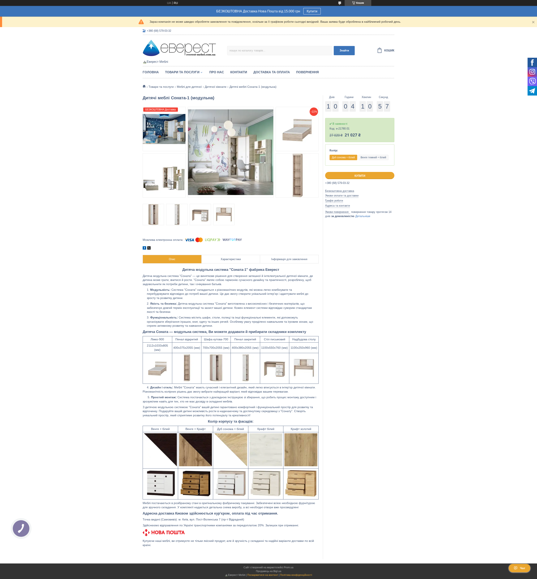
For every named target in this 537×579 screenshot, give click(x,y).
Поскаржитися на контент (262, 575)
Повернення (307, 72)
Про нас (216, 72)
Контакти (238, 72)
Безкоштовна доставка (339, 191)
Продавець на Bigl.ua (268, 571)
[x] (149, 248)
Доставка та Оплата (271, 72)
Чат (522, 568)
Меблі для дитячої (189, 86)
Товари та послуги (182, 72)
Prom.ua (288, 567)
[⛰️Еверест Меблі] (179, 47)
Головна (151, 72)
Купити (312, 11)
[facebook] (144, 248)
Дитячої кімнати (215, 86)
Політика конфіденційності (296, 575)
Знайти (344, 50)
